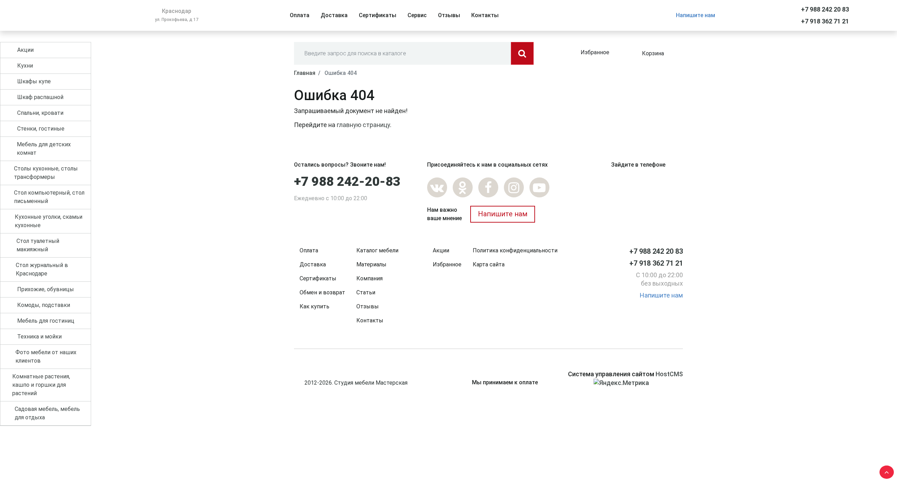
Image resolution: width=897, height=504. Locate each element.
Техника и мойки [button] (39, 336)
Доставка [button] (334, 15)
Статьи (365, 292)
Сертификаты (318, 278)
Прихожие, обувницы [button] (45, 289)
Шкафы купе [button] (34, 81)
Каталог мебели (377, 250)
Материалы (371, 264)
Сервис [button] (417, 15)
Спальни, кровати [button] (40, 113)
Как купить (314, 306)
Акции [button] (25, 50)
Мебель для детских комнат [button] (44, 148)
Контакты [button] (485, 15)
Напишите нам (695, 15)
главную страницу (363, 124)
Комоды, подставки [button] (43, 305)
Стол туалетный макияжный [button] (37, 245)
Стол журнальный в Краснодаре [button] (42, 269)
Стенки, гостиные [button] (40, 128)
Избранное (595, 52)
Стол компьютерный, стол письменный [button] (49, 196)
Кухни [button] (25, 65)
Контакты (369, 320)
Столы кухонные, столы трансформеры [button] (46, 172)
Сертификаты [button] (377, 15)
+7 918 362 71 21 (825, 21)
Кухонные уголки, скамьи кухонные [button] (48, 221)
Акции (441, 250)
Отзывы (367, 306)
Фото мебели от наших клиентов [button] (45, 356)
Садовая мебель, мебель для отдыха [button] (47, 413)
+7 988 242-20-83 (347, 181)
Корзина (653, 53)
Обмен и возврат (322, 292)
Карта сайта (489, 264)
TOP (884, 470)
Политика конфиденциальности (515, 250)
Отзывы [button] (449, 15)
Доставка (313, 264)
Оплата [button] (299, 15)
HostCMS (669, 374)
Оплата (309, 250)
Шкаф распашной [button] (40, 97)
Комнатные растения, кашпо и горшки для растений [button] (41, 385)
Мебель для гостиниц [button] (45, 320)
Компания (369, 278)
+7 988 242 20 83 (825, 9)
